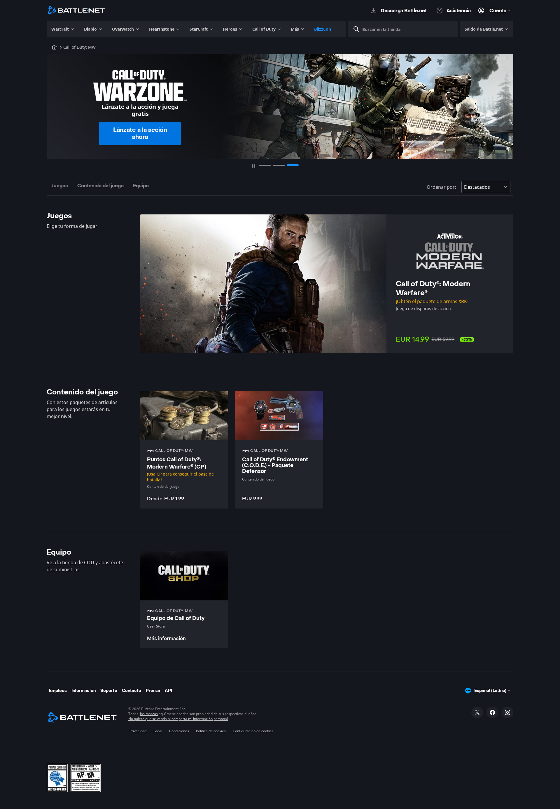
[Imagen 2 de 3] (279, 165)
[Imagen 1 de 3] (265, 165)
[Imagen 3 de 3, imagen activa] (293, 165)
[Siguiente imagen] (505, 104)
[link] (184, 599)
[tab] (60, 186)
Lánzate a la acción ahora (140, 133)
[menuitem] (63, 29)
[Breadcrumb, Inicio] (54, 47)
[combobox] (405, 29)
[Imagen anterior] (55, 104)
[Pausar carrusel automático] (254, 166)
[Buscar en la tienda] (356, 29)
